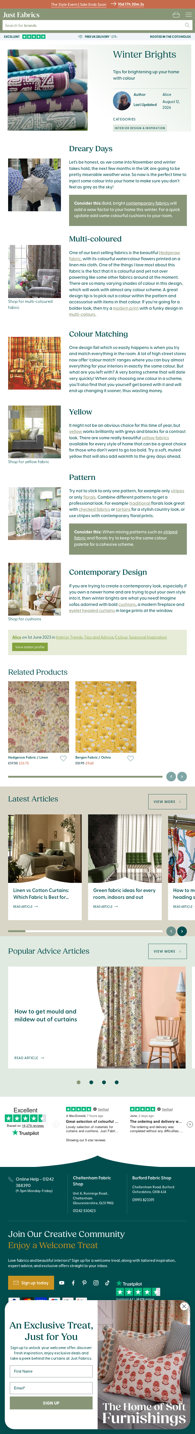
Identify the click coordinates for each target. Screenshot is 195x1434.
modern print (126, 308)
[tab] (78, 1082)
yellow (75, 431)
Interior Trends (69, 637)
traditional (140, 503)
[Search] (187, 25)
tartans (123, 509)
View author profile (30, 647)
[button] (176, 15)
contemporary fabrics (148, 203)
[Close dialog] (184, 1306)
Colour (121, 637)
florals (89, 497)
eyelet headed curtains (92, 610)
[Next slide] (182, 776)
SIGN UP (51, 1403)
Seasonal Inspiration (148, 637)
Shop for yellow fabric (28, 461)
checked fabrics (94, 509)
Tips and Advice (98, 637)
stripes (177, 490)
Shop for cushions (24, 618)
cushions (127, 604)
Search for (24, 25)
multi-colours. (82, 314)
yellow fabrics (155, 437)
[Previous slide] (171, 776)
